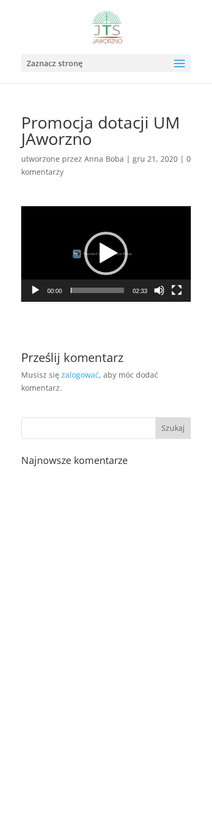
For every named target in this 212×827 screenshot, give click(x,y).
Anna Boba (104, 159)
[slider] (97, 290)
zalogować (80, 375)
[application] (106, 254)
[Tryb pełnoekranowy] (176, 290)
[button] (179, 64)
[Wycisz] (159, 290)
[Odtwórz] (35, 290)
